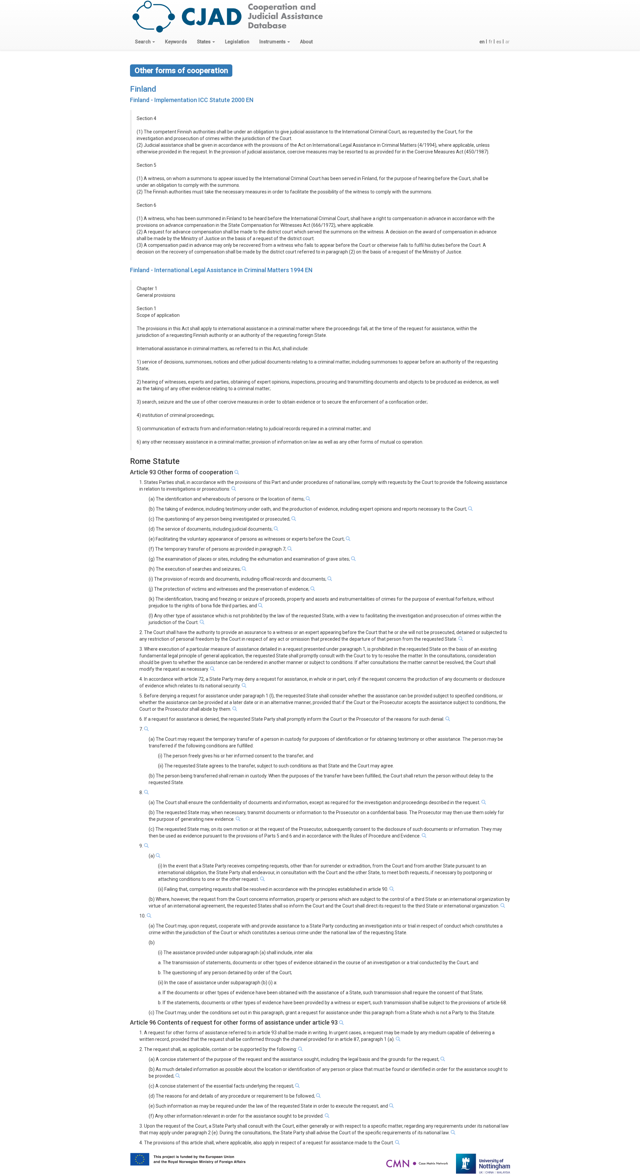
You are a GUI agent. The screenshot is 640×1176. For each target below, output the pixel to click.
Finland (143, 89)
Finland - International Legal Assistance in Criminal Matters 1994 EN (221, 269)
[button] (145, 41)
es (498, 41)
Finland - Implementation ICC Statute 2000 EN (191, 99)
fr (490, 41)
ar (507, 41)
